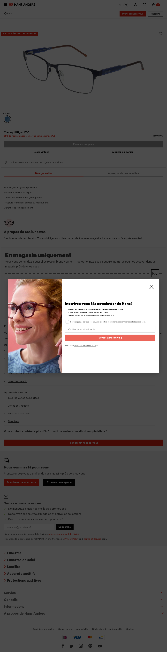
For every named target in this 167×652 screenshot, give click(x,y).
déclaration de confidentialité (85, 346)
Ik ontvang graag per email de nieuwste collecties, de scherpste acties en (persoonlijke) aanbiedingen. (107, 322)
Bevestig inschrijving (110, 338)
